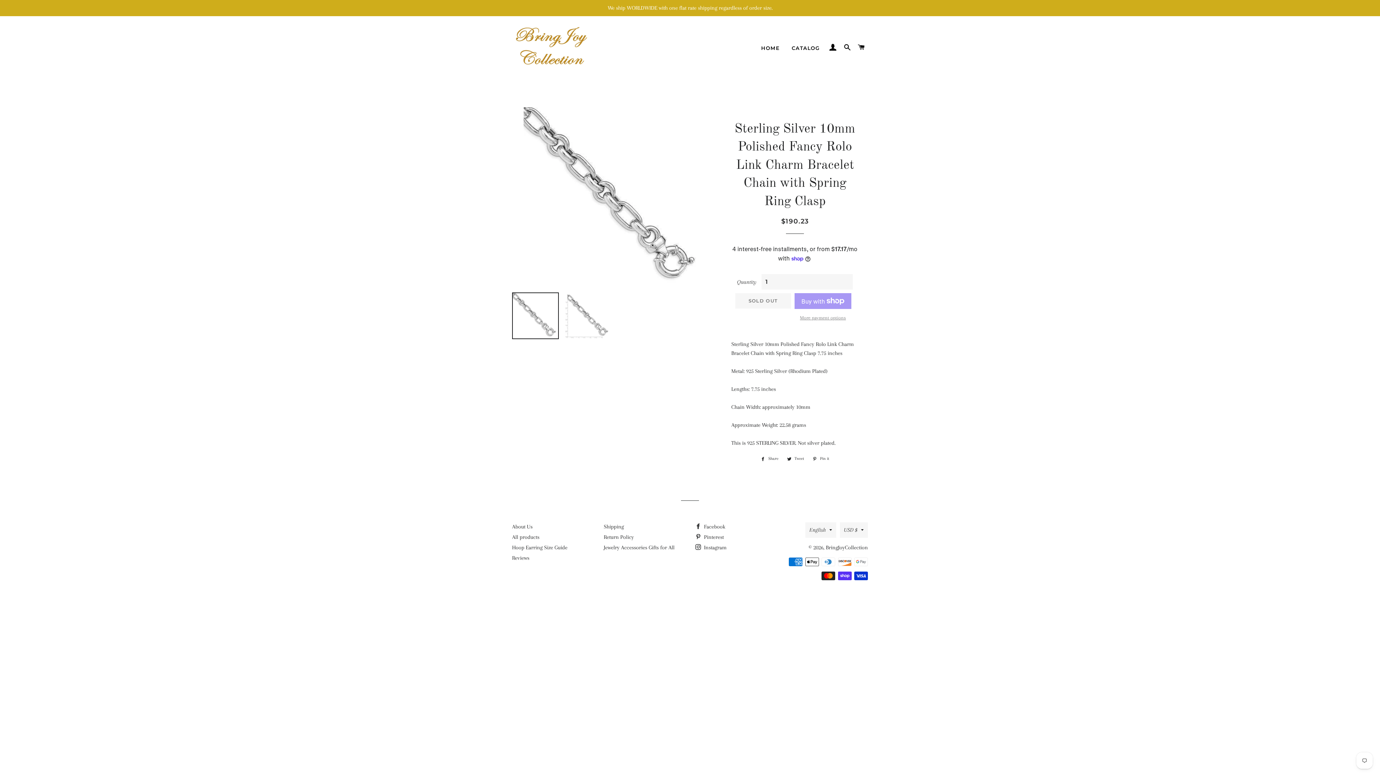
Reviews (520, 558)
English (817, 530)
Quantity (746, 282)
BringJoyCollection (847, 547)
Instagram (715, 547)
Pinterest (713, 537)
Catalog (806, 48)
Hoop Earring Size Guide (539, 547)
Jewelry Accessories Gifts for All (639, 547)
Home (770, 48)
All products (525, 537)
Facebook (714, 526)
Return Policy (619, 537)
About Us (522, 526)
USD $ (850, 530)
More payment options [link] (823, 317)
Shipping (614, 526)
